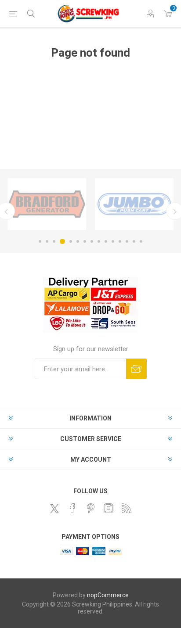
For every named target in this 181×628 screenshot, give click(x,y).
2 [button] (47, 241)
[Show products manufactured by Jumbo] (134, 204)
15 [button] (141, 241)
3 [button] (54, 241)
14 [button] (134, 241)
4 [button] (62, 241)
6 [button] (77, 241)
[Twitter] (54, 509)
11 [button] (113, 241)
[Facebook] (72, 508)
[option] (46, 204)
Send (136, 369)
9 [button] (99, 241)
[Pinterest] (90, 508)
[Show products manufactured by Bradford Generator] (46, 204)
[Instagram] (108, 508)
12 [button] (120, 241)
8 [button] (91, 241)
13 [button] (127, 241)
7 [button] (84, 241)
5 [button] (70, 241)
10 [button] (106, 241)
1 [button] (40, 241)
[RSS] (126, 508)
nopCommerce (108, 595)
